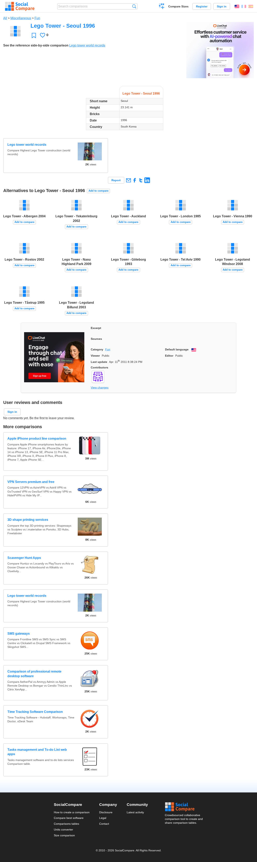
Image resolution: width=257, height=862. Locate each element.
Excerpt (96, 328)
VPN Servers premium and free (30, 482)
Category (97, 349)
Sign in (221, 6)
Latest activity (135, 812)
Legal (102, 818)
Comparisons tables (66, 823)
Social (184, 807)
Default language (177, 349)
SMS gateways (18, 633)
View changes (99, 387)
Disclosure (105, 812)
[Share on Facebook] (134, 180)
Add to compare (98, 190)
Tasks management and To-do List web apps (37, 752)
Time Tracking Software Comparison (35, 711)
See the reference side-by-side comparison (35, 45)
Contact (104, 823)
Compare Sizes (178, 6)
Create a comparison (161, 7)
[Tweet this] (141, 180)
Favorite (34, 35)
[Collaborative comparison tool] (19, 6)
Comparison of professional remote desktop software (34, 674)
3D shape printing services (27, 519)
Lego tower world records (87, 45)
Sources (96, 338)
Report (116, 180)
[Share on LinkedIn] (147, 180)
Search (134, 6)
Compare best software (69, 818)
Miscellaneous (20, 18)
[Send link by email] (128, 180)
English (237, 6)
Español (250, 6)
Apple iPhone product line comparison (36, 438)
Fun (37, 18)
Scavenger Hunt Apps (24, 557)
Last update (99, 361)
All (5, 18)
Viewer (95, 355)
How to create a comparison (72, 812)
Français (243, 6)
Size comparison (64, 835)
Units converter (63, 829)
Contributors (99, 367)
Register (201, 6)
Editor (169, 355)
